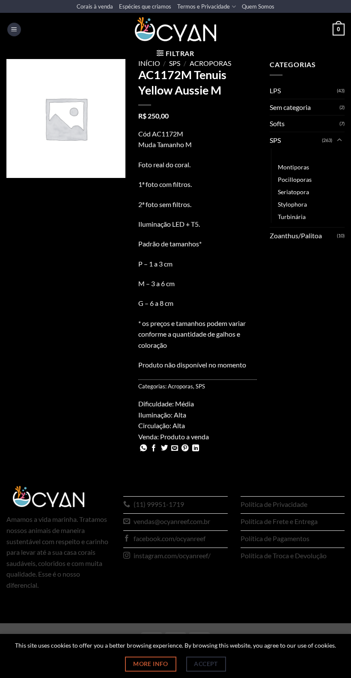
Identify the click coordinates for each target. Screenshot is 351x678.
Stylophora (292, 204)
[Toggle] (339, 140)
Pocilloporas (295, 179)
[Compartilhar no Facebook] (153, 448)
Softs (277, 123)
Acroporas (210, 63)
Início (149, 63)
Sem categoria (290, 107)
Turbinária (292, 216)
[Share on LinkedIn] (195, 448)
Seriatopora (293, 191)
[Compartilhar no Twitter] (164, 448)
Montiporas (293, 167)
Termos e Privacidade (203, 6)
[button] (14, 30)
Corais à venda (95, 6)
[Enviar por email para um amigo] (174, 448)
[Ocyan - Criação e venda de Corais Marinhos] (175, 29)
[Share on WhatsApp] (143, 448)
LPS (275, 90)
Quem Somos (258, 6)
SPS (174, 63)
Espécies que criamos (145, 6)
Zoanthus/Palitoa (296, 235)
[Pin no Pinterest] (184, 448)
